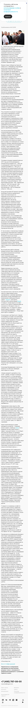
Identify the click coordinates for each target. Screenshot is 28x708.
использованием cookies (12, 8)
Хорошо (8, 16)
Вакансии (16, 687)
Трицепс (8, 299)
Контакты (3, 689)
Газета (15, 689)
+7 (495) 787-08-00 (11, 681)
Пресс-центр (4, 687)
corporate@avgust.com (7, 684)
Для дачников (4, 691)
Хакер (17, 428)
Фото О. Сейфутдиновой (8, 664)
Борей (19, 301)
